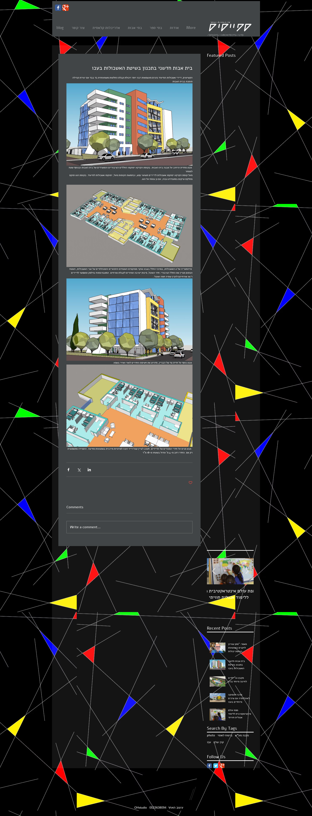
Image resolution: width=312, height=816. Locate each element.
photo (211, 735)
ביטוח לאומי (225, 735)
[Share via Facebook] (68, 470)
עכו (209, 742)
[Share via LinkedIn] (89, 470)
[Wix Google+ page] (65, 7)
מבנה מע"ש (242, 735)
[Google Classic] (222, 765)
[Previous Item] (214, 571)
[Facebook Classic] (209, 765)
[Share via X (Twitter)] (79, 470)
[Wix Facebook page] (58, 7)
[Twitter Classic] (215, 765)
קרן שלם (219, 742)
